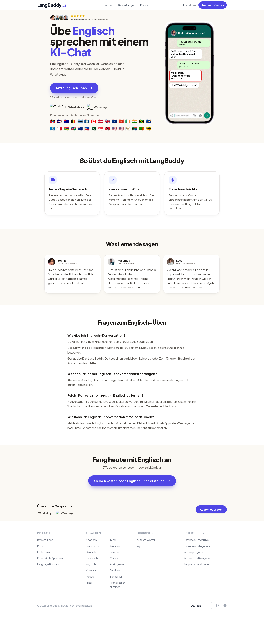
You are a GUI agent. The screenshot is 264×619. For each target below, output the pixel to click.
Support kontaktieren (197, 564)
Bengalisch (116, 576)
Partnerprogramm (194, 552)
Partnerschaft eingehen (197, 558)
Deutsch (91, 552)
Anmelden (189, 5)
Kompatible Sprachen (50, 558)
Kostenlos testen (212, 5)
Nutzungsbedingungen (197, 546)
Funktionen (44, 552)
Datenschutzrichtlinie (196, 539)
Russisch (115, 570)
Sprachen (107, 5)
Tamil (113, 539)
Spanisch (91, 539)
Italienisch (92, 558)
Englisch (91, 564)
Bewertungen (126, 5)
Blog (138, 546)
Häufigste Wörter (145, 539)
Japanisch (115, 552)
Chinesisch (116, 558)
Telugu (90, 576)
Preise (144, 5)
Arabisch (115, 546)
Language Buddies (48, 564)
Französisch (93, 546)
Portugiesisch (118, 564)
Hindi (89, 582)
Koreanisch (92, 570)
